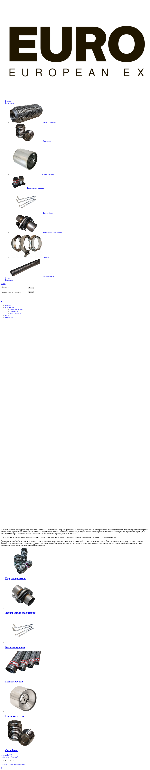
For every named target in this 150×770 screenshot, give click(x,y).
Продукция (9, 103)
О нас (7, 278)
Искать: (4, 288)
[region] (75, 421)
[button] (75, 516)
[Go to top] (2, 768)
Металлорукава (15, 313)
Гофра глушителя (16, 309)
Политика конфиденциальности (13, 764)
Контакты (9, 280)
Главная (8, 101)
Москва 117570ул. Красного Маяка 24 (9, 756)
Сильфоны (14, 311)
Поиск (31, 288)
